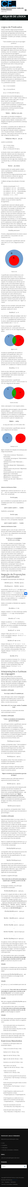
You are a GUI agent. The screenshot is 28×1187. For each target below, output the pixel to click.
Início (3, 1143)
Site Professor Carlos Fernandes (12, 9)
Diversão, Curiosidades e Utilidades (10, 1150)
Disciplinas (4, 1145)
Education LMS (4, 1179)
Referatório (4, 1147)
